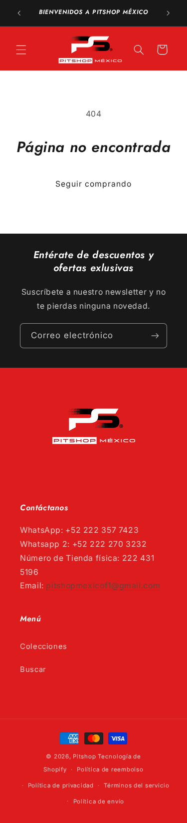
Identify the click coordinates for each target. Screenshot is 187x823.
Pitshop (84, 756)
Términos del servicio (136, 785)
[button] (20, 49)
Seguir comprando (93, 184)
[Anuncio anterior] (19, 13)
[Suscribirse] (155, 335)
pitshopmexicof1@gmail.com (103, 585)
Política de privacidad (61, 785)
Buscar (33, 669)
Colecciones (43, 646)
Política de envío (99, 801)
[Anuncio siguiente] (168, 13)
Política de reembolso (110, 769)
